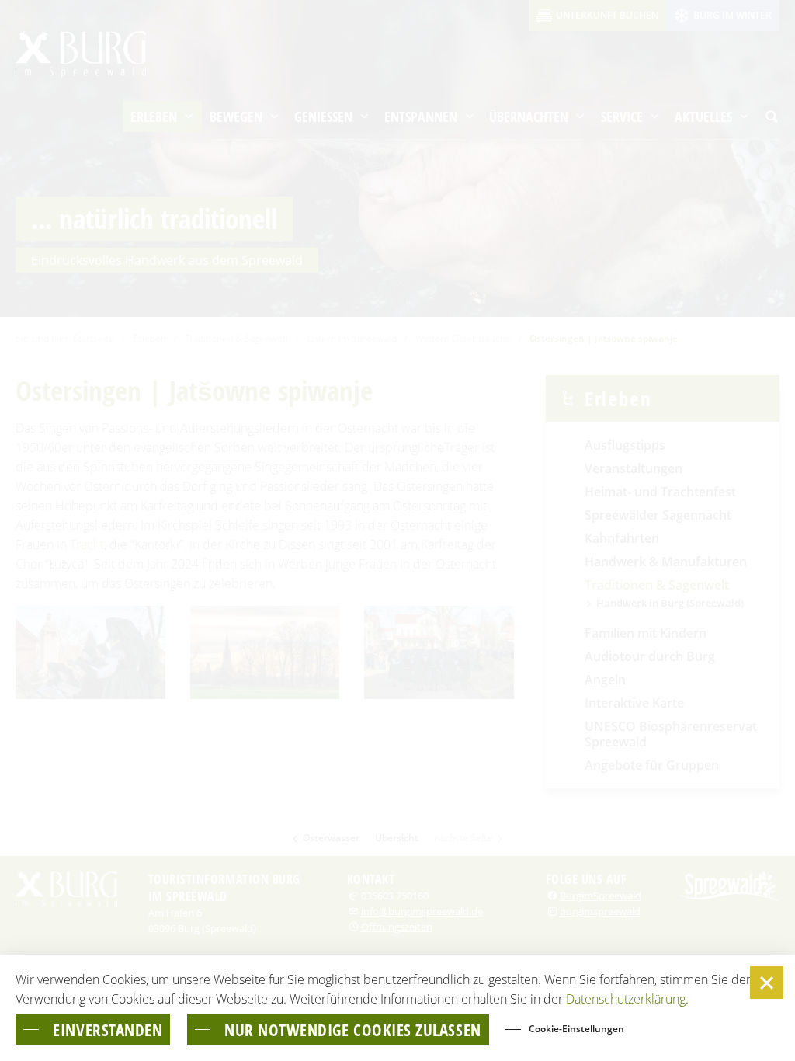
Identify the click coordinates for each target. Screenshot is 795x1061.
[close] (766, 983)
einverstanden (107, 1029)
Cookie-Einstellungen (576, 1028)
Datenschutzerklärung (626, 998)
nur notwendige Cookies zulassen (352, 1029)
